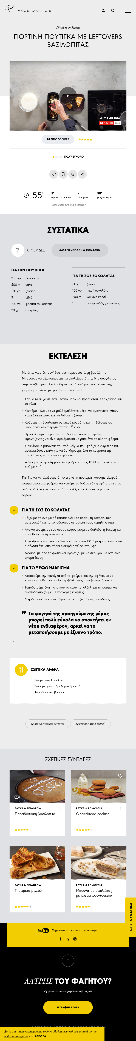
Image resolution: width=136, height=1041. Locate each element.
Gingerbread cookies (48, 680)
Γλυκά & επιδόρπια (68, 27)
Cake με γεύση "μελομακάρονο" (57, 686)
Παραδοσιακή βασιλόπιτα (51, 692)
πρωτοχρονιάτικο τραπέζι (90, 724)
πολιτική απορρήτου (16, 1036)
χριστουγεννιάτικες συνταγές (47, 724)
